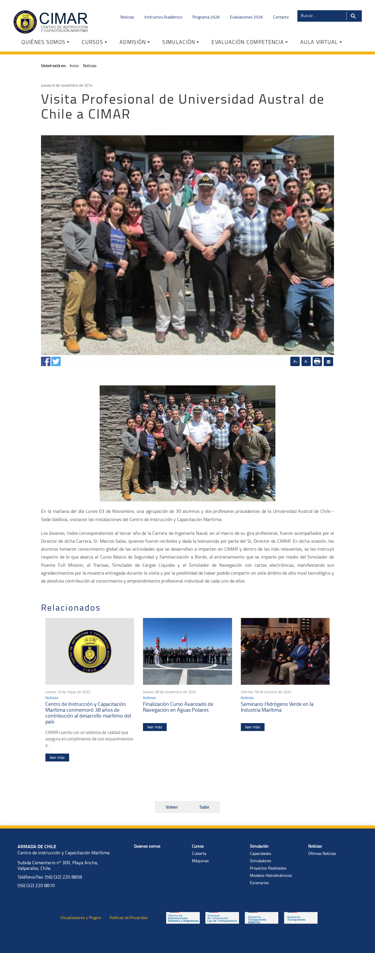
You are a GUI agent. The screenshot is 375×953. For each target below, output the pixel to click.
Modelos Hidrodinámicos (271, 875)
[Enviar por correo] (328, 361)
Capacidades (260, 853)
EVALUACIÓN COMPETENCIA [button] (248, 41)
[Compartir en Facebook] (45, 360)
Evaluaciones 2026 (246, 17)
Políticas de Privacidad (128, 917)
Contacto (281, 17)
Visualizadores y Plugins (80, 917)
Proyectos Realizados (268, 868)
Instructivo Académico (163, 17)
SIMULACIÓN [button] (178, 41)
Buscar (354, 16)
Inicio (74, 65)
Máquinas (200, 860)
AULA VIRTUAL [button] (319, 41)
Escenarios (259, 882)
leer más (57, 757)
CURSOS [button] (92, 41)
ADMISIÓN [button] (133, 41)
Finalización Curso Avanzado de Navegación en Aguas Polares (178, 706)
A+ (295, 361)
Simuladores (260, 860)
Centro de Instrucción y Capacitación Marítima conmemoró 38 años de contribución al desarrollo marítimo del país (88, 712)
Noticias (127, 17)
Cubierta (199, 853)
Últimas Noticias (322, 853)
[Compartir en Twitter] (56, 360)
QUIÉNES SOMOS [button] (43, 41)
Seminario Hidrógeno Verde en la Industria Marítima (277, 706)
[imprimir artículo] (317, 361)
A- (306, 361)
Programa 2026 (206, 17)
